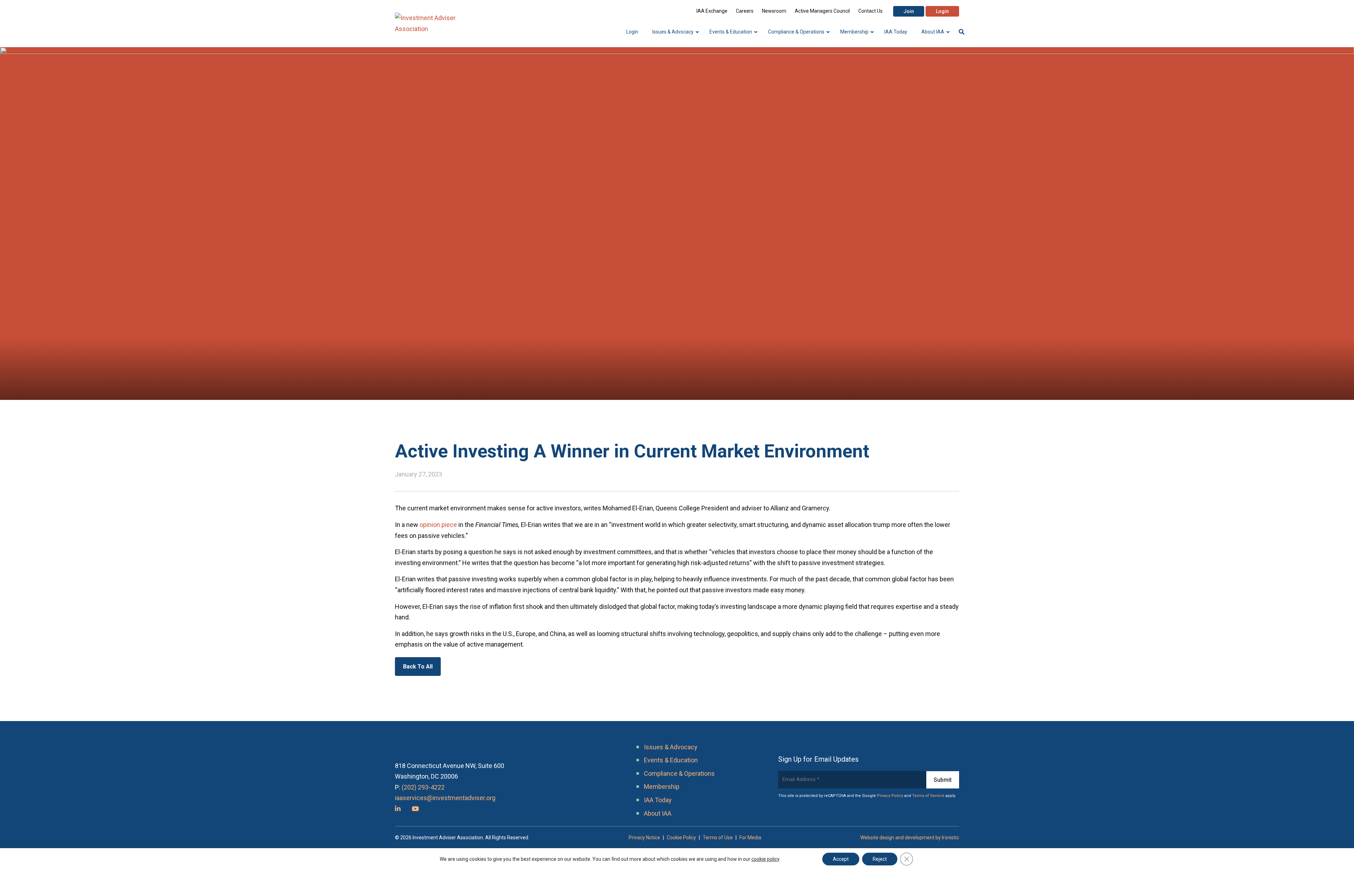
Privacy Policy (890, 795)
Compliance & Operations (679, 773)
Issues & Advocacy (670, 747)
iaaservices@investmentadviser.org (445, 798)
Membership (661, 786)
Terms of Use (718, 837)
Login (942, 11)
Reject (880, 859)
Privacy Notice (644, 837)
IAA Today (658, 800)
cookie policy (765, 859)
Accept (841, 859)
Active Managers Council (822, 11)
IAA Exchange (711, 11)
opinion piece (438, 524)
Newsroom (774, 11)
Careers (745, 11)
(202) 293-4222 (423, 787)
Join (908, 11)
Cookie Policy (681, 837)
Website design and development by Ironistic (909, 837)
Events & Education (671, 760)
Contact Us (870, 11)
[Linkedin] (398, 808)
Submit (943, 779)
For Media (750, 837)
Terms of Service (928, 795)
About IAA (657, 813)
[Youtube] (415, 808)
